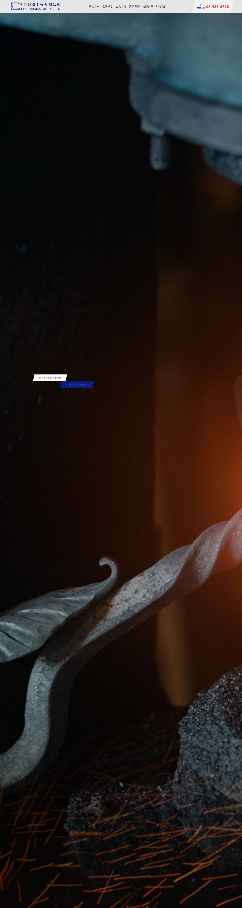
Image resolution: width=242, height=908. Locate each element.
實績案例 (134, 6)
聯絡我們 (161, 6)
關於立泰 (94, 6)
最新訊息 (107, 6)
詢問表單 (148, 6)
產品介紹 (121, 6)
